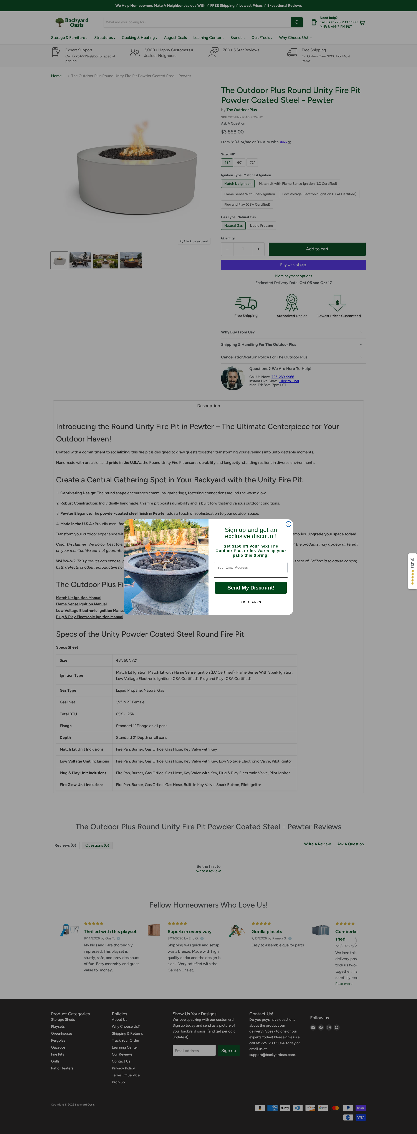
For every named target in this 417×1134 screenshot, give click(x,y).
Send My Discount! (251, 588)
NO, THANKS (251, 602)
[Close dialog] (288, 524)
